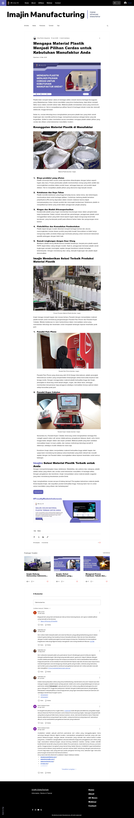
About (91, 794)
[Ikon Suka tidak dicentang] (39, 625)
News (34, 25)
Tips (58, 25)
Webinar (92, 802)
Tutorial (51, 25)
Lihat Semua (106, 552)
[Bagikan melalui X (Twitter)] (38, 537)
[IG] (35, 810)
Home (91, 790)
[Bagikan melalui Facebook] (34, 537)
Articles (26, 25)
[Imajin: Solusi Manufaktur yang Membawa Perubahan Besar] (67, 563)
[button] (107, 25)
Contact (92, 806)
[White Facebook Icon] (33, 810)
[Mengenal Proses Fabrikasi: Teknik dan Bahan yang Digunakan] (96, 563)
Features (42, 25)
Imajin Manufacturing (46, 14)
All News (92, 798)
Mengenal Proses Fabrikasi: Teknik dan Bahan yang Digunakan (96, 575)
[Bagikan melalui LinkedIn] (43, 537)
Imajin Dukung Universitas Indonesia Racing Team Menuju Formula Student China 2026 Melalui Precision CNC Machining (36, 575)
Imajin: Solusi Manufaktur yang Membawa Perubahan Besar (65, 575)
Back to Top (3, 811)
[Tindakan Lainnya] (100, 613)
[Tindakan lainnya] (100, 38)
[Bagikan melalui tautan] (47, 537)
